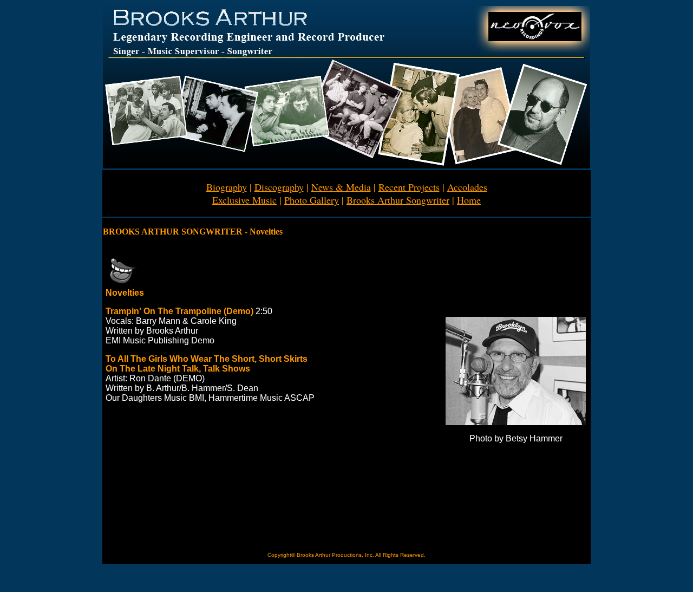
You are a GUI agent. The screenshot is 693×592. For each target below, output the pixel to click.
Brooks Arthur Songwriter (397, 199)
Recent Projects (409, 186)
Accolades (467, 186)
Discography (279, 186)
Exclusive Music (244, 199)
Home (469, 199)
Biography (226, 186)
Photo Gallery (311, 199)
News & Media (341, 186)
